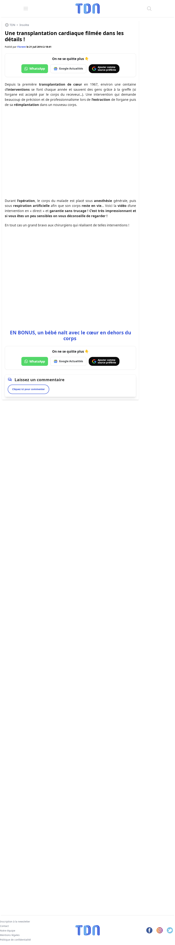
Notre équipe (7, 930)
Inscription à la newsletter (15, 921)
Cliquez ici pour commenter (28, 389)
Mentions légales (10, 935)
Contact (4, 926)
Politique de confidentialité (15, 939)
